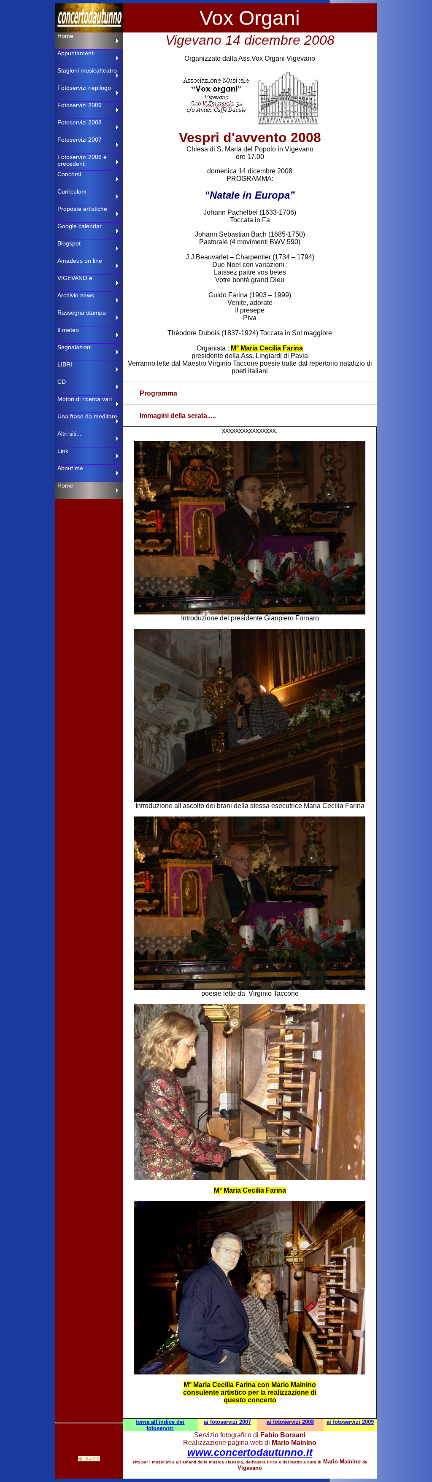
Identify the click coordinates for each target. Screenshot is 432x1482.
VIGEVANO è (74, 278)
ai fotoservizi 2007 (227, 1422)
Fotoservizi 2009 (79, 105)
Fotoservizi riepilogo (84, 87)
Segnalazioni (74, 347)
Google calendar (79, 226)
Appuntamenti (75, 53)
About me (70, 468)
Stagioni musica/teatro (87, 70)
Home (65, 35)
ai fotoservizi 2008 (290, 1422)
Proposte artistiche (82, 208)
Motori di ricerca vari (84, 399)
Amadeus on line (79, 260)
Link (62, 450)
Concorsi (69, 174)
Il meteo (68, 329)
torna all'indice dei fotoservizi (160, 1425)
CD (61, 381)
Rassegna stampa (81, 312)
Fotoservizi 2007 (79, 139)
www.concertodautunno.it (250, 1452)
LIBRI (64, 364)
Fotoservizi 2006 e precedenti (82, 160)
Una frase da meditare (87, 416)
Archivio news (75, 295)
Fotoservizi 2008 (79, 122)
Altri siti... (69, 433)
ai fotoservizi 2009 (350, 1422)
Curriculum (71, 191)
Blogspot (69, 243)
